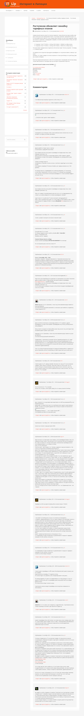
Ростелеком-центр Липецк (39, 67)
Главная (33, 18)
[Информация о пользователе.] (36, 95)
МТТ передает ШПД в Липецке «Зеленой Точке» (13, 104)
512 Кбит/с (9, 87)
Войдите (35, 79)
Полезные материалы (12, 61)
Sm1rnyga (66, 382)
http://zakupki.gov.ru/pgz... (40, 659)
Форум (25, 10)
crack (65, 299)
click (62, 201)
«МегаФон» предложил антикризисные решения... (12, 97)
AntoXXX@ (61, 31)
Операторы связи (11, 50)
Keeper (66, 687)
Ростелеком (38, 73)
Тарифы (17, 10)
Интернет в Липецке (33, 4)
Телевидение (10, 57)
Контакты (46, 10)
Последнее (8, 10)
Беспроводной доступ (12, 47)
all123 (61, 254)
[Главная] (12, 3)
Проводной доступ (11, 43)
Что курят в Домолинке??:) (12, 107)
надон (61, 436)
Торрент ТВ (9, 100)
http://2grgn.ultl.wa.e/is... (40, 281)
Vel (60, 360)
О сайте (39, 10)
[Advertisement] (16, 26)
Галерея (32, 10)
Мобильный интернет (12, 54)
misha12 (66, 94)
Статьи (53, 10)
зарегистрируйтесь (43, 79)
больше (25, 110)
